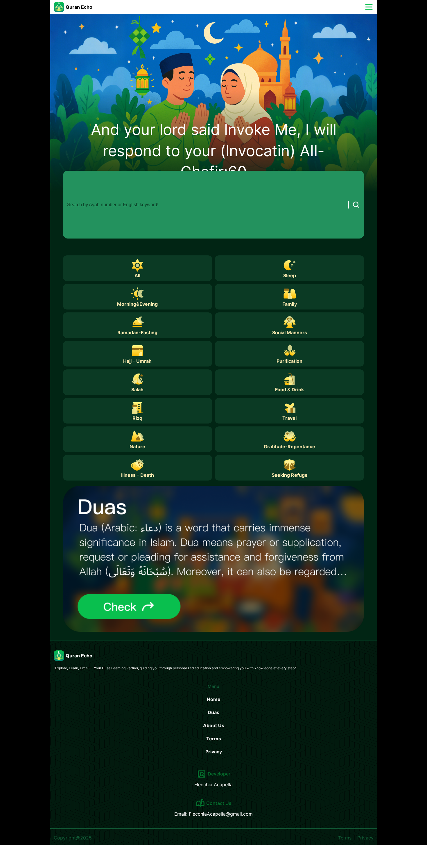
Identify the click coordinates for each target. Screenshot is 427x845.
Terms (213, 738)
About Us (213, 725)
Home (213, 699)
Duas (213, 712)
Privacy (213, 752)
